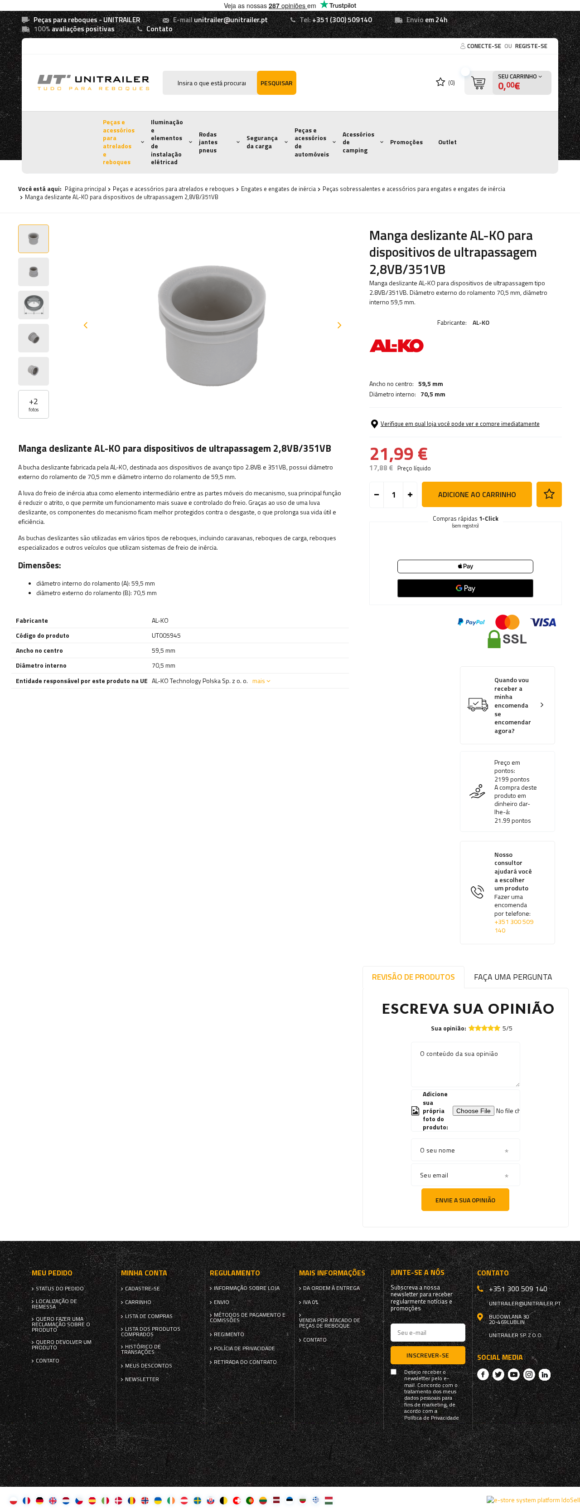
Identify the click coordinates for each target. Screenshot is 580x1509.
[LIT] (263, 1500)
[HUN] (328, 1500)
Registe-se (531, 45)
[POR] (249, 1500)
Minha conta (144, 1273)
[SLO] (210, 1500)
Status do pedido (60, 1288)
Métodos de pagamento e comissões (247, 1317)
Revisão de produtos (413, 977)
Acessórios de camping (358, 142)
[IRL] (171, 1500)
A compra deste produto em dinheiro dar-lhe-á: (515, 799)
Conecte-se (485, 45)
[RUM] (131, 1500)
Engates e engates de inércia (278, 188)
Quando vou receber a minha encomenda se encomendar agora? (512, 705)
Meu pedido (52, 1273)
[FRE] (26, 1500)
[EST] (289, 1500)
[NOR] (144, 1500)
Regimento (229, 1334)
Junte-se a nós (418, 1272)
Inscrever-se (427, 1355)
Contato (159, 29)
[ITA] (105, 1500)
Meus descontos (148, 1365)
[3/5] (484, 1028)
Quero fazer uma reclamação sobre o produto (61, 1324)
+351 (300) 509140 (342, 20)
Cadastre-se (142, 1288)
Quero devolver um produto (62, 1344)
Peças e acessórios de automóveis (312, 142)
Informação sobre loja (247, 1288)
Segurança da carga (262, 142)
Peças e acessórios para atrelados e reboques (119, 141)
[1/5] (472, 1028)
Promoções (406, 142)
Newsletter (142, 1379)
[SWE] (197, 1500)
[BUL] (302, 1500)
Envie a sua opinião (465, 1200)
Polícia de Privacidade (244, 1348)
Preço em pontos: (507, 766)
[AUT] (184, 1500)
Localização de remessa (54, 1304)
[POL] (13, 1500)
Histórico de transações (141, 1349)
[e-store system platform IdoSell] (533, 1500)
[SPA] (92, 1500)
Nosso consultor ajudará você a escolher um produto (513, 892)
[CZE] (79, 1500)
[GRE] (315, 1500)
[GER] (39, 1500)
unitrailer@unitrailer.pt (231, 20)
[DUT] (65, 1500)
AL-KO (481, 322)
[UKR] (157, 1500)
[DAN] (118, 1500)
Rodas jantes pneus (208, 142)
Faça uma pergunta (513, 977)
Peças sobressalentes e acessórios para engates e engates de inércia (414, 188)
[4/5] (491, 1028)
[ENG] (52, 1500)
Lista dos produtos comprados (150, 1331)
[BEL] (223, 1500)
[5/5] (497, 1028)
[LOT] (276, 1500)
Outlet (447, 142)
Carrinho (138, 1302)
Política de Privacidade (431, 1418)
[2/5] (478, 1028)
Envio (221, 1302)
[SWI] (236, 1500)
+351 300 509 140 (513, 926)
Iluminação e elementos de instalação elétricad (167, 141)
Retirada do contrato (245, 1362)
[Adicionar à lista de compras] (549, 494)
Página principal (85, 188)
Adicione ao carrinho (477, 494)
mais (258, 680)
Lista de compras (149, 1316)
